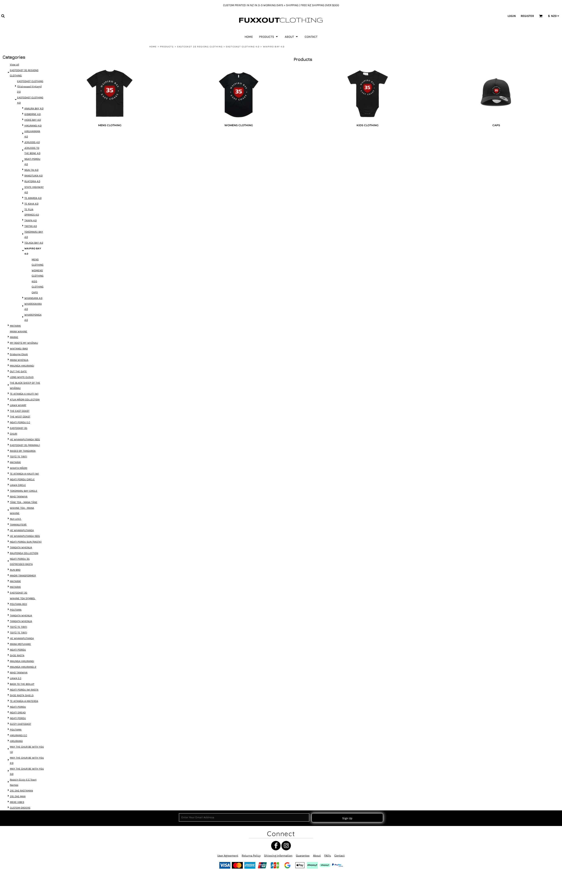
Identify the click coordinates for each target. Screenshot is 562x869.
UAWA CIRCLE (18, 485)
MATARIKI (15, 325)
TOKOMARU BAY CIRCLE (23, 490)
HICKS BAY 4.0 (32, 119)
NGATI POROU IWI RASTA (24, 689)
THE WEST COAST (20, 416)
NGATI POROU (18, 649)
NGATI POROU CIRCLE (22, 479)
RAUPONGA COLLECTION (24, 553)
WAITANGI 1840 (19, 348)
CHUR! (13, 433)
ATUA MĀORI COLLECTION (25, 399)
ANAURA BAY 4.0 (33, 108)
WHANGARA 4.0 (33, 298)
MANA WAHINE (18, 331)
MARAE (14, 337)
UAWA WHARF (18, 405)
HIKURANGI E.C (18, 735)
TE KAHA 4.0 (31, 203)
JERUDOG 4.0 (32, 142)
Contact (339, 855)
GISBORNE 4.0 (32, 114)
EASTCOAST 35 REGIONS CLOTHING (200, 46)
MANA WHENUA (19, 360)
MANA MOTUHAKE (20, 644)
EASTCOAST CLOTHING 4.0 (242, 46)
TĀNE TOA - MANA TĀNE (23, 502)
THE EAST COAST (19, 410)
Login (512, 16)
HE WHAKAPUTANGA (22, 530)
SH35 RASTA (17, 655)
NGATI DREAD (18, 712)
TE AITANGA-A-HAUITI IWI (24, 473)
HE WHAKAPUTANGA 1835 (25, 439)
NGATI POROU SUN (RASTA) (25, 541)
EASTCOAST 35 (18, 428)
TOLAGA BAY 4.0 (33, 242)
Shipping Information (278, 855)
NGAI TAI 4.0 (31, 169)
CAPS (35, 292)
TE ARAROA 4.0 (32, 198)
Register (527, 16)
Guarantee (303, 855)
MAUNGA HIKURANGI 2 (23, 666)
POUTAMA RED (18, 604)
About (317, 855)
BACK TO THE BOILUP (22, 683)
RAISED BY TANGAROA (23, 450)
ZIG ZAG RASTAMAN (21, 790)
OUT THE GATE (18, 371)
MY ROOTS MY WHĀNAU (24, 342)
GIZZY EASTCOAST (20, 723)
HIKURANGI (16, 741)
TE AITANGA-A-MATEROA (24, 701)
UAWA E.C (15, 678)
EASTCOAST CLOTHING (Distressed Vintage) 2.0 (30, 86)
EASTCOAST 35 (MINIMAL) (25, 445)
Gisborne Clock (19, 354)
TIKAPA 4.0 (30, 220)
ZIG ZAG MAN (17, 796)
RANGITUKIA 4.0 (33, 175)
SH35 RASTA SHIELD (22, 695)
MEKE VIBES (17, 802)
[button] (3, 16)
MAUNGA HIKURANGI (22, 365)
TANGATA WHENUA (21, 547)
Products (167, 46)
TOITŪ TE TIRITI (18, 456)
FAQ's (327, 855)
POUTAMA (16, 609)
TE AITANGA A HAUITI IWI (24, 393)
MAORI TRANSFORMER (23, 575)
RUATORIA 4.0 (32, 181)
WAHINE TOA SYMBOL (22, 598)
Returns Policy (251, 855)
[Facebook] (276, 845)
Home (153, 46)
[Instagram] (286, 845)
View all (14, 64)
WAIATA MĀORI (18, 468)
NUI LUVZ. (15, 518)
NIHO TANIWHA (18, 496)
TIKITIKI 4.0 (30, 226)
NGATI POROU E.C (20, 422)
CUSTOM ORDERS (20, 807)
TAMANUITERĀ (18, 524)
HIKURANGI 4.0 (32, 125)
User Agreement (227, 855)
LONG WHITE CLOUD (22, 377)
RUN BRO (15, 569)
